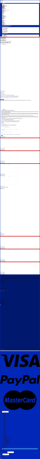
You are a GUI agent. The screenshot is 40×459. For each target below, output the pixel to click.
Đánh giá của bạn (3, 126)
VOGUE (4, 435)
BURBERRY (4, 414)
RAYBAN (4, 425)
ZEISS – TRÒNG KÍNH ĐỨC (6, 440)
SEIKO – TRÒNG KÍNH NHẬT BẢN (6, 443)
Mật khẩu (1, 454)
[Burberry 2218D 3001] (9, 172)
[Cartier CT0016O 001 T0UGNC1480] (9, 184)
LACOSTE (4, 426)
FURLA (4, 423)
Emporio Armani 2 (2, 234)
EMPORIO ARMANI (5, 421)
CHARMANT (4, 416)
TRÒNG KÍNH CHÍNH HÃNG (4, 438)
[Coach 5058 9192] (9, 159)
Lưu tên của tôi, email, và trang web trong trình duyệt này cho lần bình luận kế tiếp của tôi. (11, 134)
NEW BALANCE (4, 428)
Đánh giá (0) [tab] (4, 109)
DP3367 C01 (28, 100)
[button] (20, 147)
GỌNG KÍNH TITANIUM (18, 100)
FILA (3, 436)
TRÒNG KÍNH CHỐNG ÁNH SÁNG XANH (6, 25)
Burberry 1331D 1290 (2, 247)
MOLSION (4, 415)
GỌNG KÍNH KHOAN (7, 100)
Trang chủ (1, 41)
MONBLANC (4, 424)
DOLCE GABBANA (5, 418)
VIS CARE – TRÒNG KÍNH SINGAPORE (7, 439)
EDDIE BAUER (4, 422)
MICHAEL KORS (4, 427)
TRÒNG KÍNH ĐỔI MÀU (4, 33)
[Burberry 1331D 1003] (9, 146)
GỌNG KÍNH (3, 3)
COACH (4, 417)
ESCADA (4, 420)
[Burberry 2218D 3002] (4, 270)
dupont (30, 100)
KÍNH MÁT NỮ (4, 35)
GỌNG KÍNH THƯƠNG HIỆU (6, 41)
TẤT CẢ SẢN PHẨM (23, 100)
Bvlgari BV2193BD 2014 (2, 260)
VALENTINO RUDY (5, 434)
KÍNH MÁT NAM (4, 445)
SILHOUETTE (4, 432)
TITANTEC (4, 433)
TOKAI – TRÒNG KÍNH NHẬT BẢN (6, 441)
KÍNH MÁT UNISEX (5, 446)
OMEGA (4, 429)
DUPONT (10, 41)
